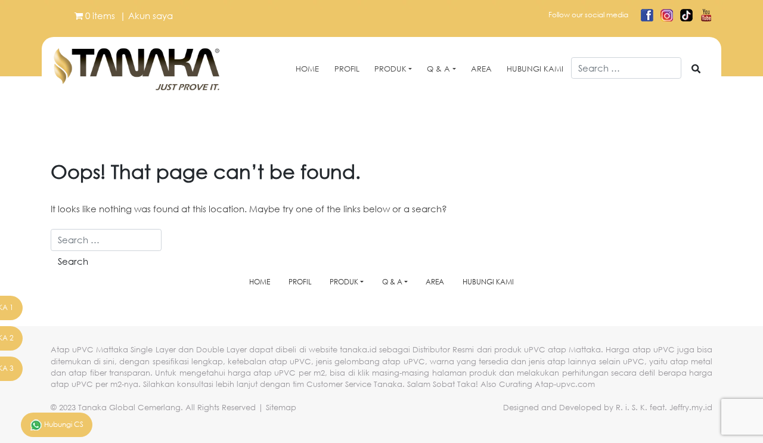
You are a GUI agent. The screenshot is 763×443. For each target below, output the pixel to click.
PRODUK (390, 69)
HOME (307, 69)
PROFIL (346, 69)
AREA (481, 69)
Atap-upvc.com (565, 384)
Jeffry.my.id (690, 407)
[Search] (696, 69)
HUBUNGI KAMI (535, 69)
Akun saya (150, 15)
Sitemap (281, 407)
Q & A (438, 69)
